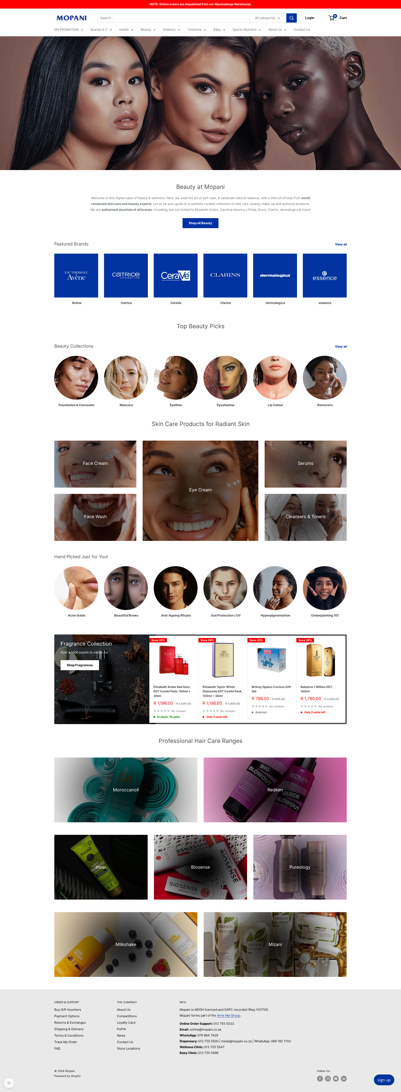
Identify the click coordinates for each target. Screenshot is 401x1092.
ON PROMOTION (66, 30)
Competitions (127, 1016)
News (121, 1035)
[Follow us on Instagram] (328, 1079)
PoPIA (121, 1029)
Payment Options (67, 1016)
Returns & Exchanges (70, 1023)
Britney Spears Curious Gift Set (271, 689)
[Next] (346, 277)
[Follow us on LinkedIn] (344, 1079)
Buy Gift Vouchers (67, 1010)
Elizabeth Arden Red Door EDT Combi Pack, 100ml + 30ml (172, 691)
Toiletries (195, 30)
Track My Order (65, 1042)
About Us (275, 30)
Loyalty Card (126, 1023)
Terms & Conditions (69, 1035)
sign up (384, 1079)
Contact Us (302, 30)
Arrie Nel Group (228, 1015)
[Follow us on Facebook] (320, 1079)
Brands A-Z (99, 30)
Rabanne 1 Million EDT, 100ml (317, 689)
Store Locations (128, 1048)
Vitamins (169, 30)
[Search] (291, 18)
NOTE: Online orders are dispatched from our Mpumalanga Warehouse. (200, 4)
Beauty (146, 30)
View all (341, 244)
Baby (217, 30)
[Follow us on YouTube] (336, 1079)
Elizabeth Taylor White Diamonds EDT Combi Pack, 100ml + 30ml (222, 691)
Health (124, 30)
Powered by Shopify (67, 1076)
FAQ (57, 1048)
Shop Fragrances (80, 665)
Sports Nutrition (244, 30)
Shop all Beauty (200, 223)
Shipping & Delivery (69, 1029)
